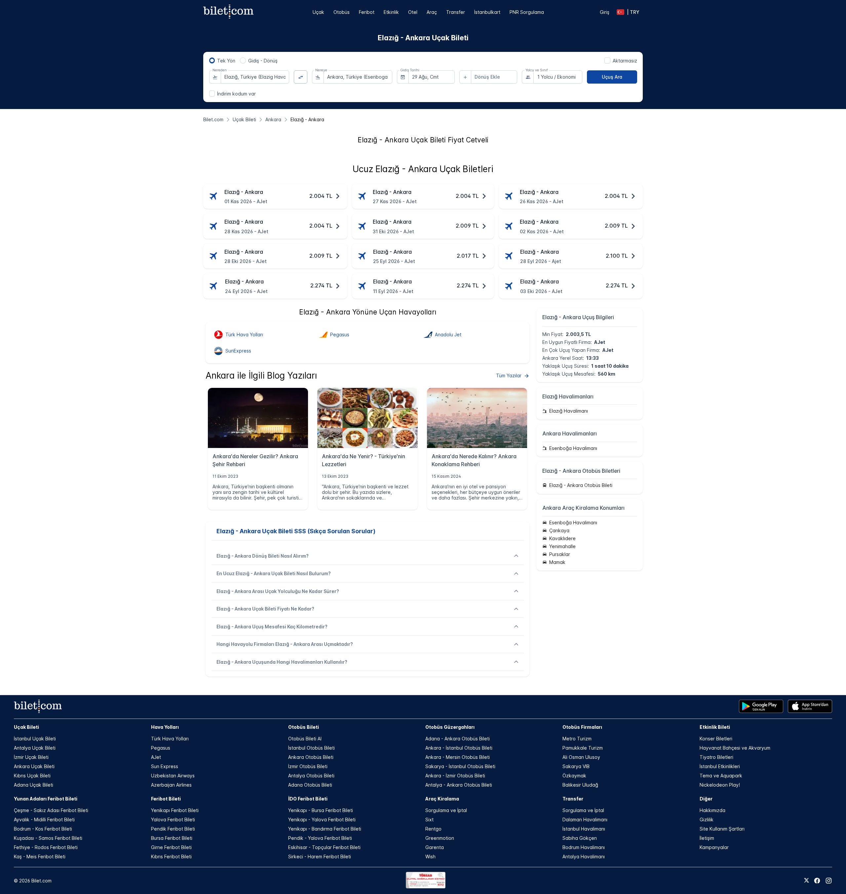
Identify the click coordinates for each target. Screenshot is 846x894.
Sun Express (164, 766)
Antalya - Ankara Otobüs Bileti (458, 785)
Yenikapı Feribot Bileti (175, 810)
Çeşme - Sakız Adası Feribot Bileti (51, 810)
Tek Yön (226, 60)
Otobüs (341, 12)
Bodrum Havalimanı (583, 847)
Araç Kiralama (442, 798)
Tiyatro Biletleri (716, 757)
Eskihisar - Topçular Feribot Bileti (324, 847)
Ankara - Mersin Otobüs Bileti (457, 757)
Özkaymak (574, 775)
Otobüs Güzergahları (450, 727)
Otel (412, 12)
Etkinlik (391, 12)
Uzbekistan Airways (173, 775)
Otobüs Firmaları (582, 727)
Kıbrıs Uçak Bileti (32, 775)
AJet (156, 757)
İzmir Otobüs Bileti (307, 766)
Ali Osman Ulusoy (581, 757)
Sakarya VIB (576, 766)
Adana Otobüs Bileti (310, 785)
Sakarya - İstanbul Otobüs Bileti (460, 766)
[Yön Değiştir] (300, 77)
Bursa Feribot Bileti (171, 838)
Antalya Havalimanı (583, 856)
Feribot (366, 12)
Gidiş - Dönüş (263, 60)
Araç (432, 12)
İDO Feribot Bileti (307, 798)
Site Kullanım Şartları (722, 829)
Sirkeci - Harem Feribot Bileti (319, 856)
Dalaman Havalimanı (584, 819)
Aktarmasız (625, 60)
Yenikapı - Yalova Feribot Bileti (322, 819)
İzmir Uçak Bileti (31, 757)
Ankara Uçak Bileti (34, 766)
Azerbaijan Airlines (171, 785)
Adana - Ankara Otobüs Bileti (457, 738)
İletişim (707, 838)
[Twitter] (806, 881)
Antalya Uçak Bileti (35, 748)
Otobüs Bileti (303, 727)
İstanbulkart (487, 12)
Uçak (318, 12)
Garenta (434, 847)
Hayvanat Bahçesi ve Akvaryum (735, 748)
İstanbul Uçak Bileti (35, 738)
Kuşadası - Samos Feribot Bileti (48, 838)
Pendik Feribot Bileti (173, 829)
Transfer (455, 12)
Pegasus (160, 748)
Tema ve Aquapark (721, 775)
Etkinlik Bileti (715, 727)
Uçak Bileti (26, 727)
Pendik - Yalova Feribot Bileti (320, 838)
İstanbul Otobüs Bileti (311, 748)
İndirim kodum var (236, 93)
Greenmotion (439, 838)
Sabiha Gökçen (579, 838)
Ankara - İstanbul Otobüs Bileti (458, 748)
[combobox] (255, 77)
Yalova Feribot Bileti (173, 819)
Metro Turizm (577, 738)
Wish (430, 856)
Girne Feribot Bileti (171, 847)
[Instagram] (828, 880)
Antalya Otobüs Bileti (311, 775)
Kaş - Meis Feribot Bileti (39, 856)
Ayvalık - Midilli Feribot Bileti (44, 819)
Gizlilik (706, 819)
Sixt (429, 819)
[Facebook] (817, 880)
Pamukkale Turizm (582, 748)
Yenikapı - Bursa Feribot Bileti (320, 810)
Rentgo (433, 829)
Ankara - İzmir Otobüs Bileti (455, 775)
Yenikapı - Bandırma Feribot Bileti (324, 829)
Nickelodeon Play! (720, 785)
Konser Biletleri (716, 738)
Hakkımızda (712, 810)
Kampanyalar (714, 847)
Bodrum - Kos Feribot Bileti (43, 829)
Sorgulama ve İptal (446, 810)
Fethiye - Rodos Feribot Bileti (46, 847)
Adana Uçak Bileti (33, 785)
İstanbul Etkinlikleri (720, 766)
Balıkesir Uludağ (580, 785)
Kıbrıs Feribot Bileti (171, 856)
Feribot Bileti (166, 798)
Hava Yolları (165, 727)
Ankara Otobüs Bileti (310, 757)
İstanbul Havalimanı (583, 829)
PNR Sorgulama (527, 12)
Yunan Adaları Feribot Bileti (45, 798)
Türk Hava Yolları (170, 738)
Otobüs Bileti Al (305, 738)
